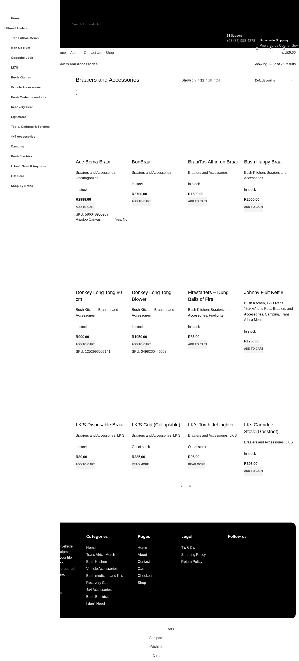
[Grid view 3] (236, 80)
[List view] (228, 80)
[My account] (239, 52)
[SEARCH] (221, 21)
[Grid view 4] (244, 80)
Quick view (205, 416)
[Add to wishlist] (217, 416)
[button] (253, 471)
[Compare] (193, 416)
